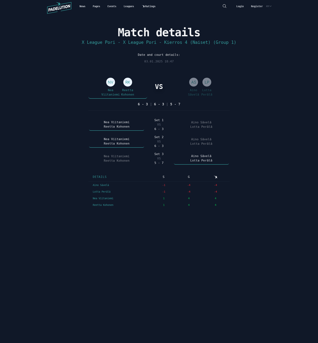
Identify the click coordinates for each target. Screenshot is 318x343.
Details (100, 177)
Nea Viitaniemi (103, 198)
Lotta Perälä (101, 191)
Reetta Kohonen (103, 204)
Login (240, 6)
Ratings (150, 6)
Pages (96, 6)
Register (257, 6)
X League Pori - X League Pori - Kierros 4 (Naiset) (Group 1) (159, 42)
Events (111, 6)
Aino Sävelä (101, 185)
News (82, 6)
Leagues (129, 6)
